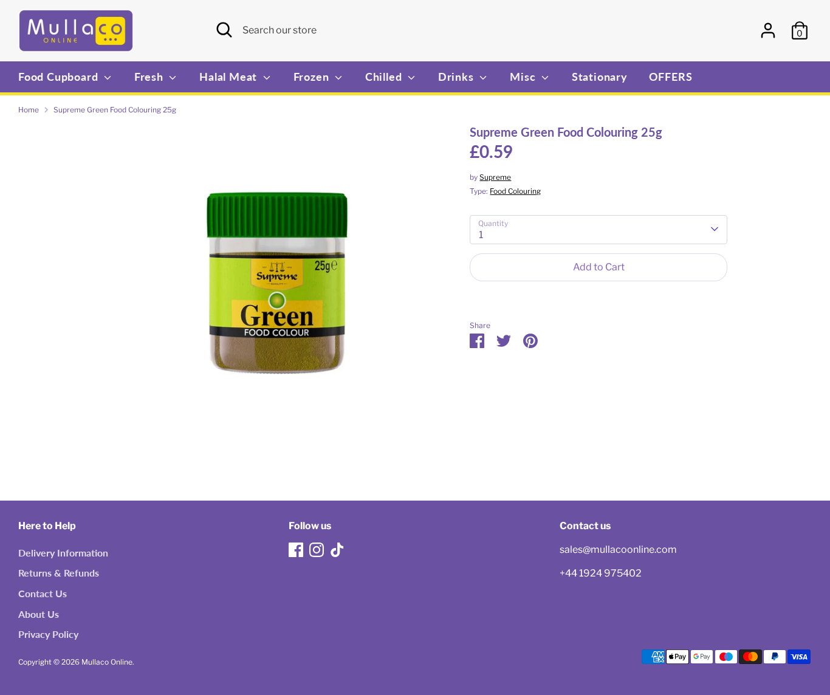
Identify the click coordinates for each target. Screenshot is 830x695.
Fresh (150, 76)
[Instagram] (316, 550)
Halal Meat (229, 76)
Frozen (312, 76)
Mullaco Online (106, 661)
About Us (38, 614)
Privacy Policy (48, 634)
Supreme (495, 176)
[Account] (768, 30)
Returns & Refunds (58, 572)
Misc (524, 76)
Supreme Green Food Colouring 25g (114, 109)
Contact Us (42, 593)
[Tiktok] (337, 550)
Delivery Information (63, 552)
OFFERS (671, 76)
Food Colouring (515, 190)
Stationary (600, 76)
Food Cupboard (59, 76)
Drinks (457, 76)
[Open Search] (224, 30)
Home (28, 109)
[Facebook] (296, 550)
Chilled (385, 76)
